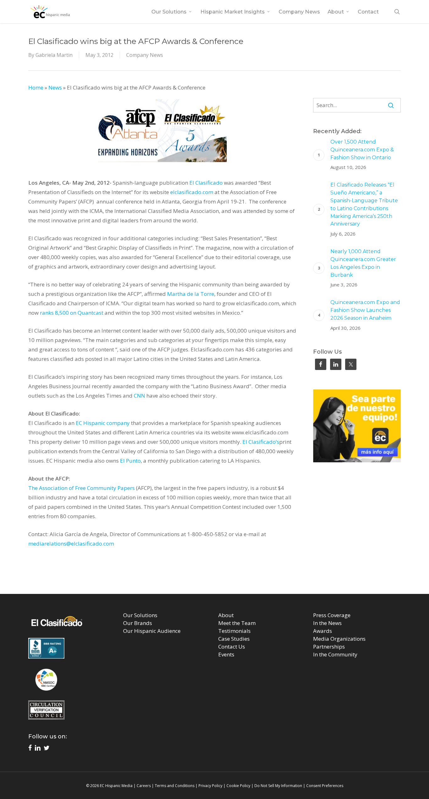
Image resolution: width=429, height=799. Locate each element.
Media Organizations (339, 638)
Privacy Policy (210, 785)
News (55, 87)
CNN (139, 395)
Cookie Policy (238, 785)
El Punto (130, 460)
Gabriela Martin (54, 55)
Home (35, 87)
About (226, 615)
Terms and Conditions (174, 785)
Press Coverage (331, 615)
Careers (144, 785)
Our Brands (137, 623)
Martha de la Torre (190, 293)
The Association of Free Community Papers (81, 488)
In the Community (335, 654)
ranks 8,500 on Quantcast (71, 312)
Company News (144, 55)
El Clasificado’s (260, 441)
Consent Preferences (324, 785)
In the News (327, 623)
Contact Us (231, 646)
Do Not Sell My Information (278, 785)
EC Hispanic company (103, 423)
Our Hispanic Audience (152, 630)
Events (226, 654)
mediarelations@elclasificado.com (71, 543)
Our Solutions (140, 615)
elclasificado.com (191, 192)
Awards (322, 630)
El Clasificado (206, 182)
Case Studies (234, 638)
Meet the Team (237, 623)
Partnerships (329, 646)
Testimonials (234, 630)
